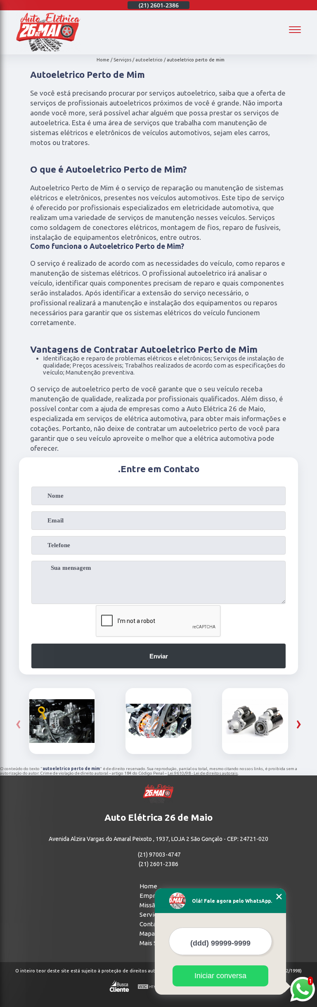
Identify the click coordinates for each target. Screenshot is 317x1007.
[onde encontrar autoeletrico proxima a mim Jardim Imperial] (62, 721)
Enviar (158, 656)
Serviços (151, 914)
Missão (149, 905)
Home (148, 886)
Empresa (152, 895)
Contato (151, 923)
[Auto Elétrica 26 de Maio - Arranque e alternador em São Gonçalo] (48, 49)
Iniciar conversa (220, 976)
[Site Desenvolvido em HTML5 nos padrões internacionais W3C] (152, 987)
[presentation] (18, 723)
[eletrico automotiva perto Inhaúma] (255, 721)
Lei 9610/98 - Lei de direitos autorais (203, 773)
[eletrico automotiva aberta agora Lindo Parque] (158, 721)
